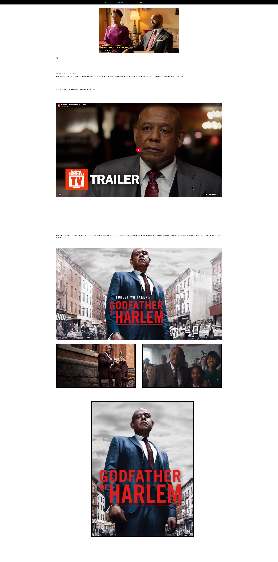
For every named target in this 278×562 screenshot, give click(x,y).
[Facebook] (122, 2)
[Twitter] (119, 2)
